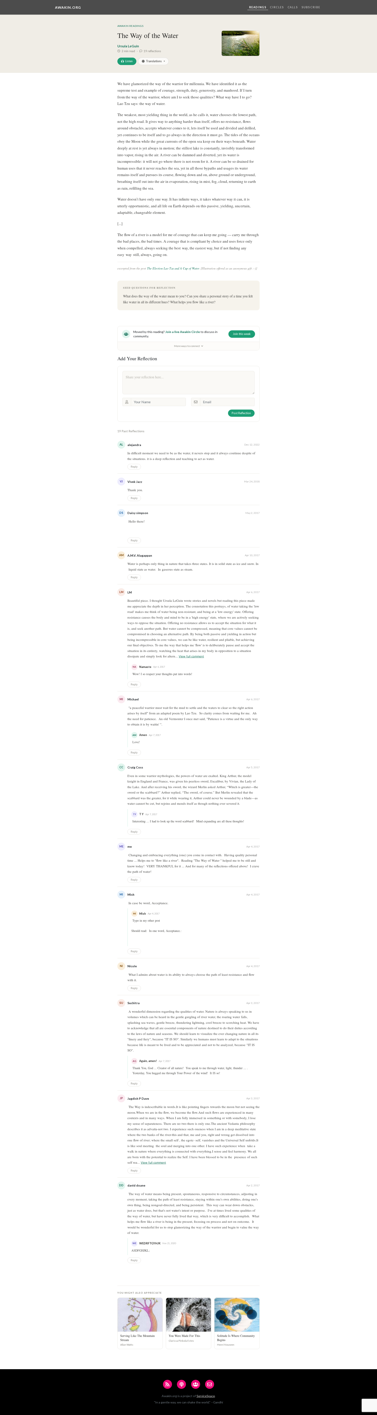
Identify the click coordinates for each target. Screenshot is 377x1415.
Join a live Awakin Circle (182, 332)
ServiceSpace (206, 1396)
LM (129, 592)
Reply (134, 466)
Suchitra (133, 1003)
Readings (258, 7)
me (129, 846)
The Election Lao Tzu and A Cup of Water (173, 268)
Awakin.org (68, 7)
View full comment (191, 656)
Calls (293, 7)
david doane (136, 1185)
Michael (133, 699)
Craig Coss (135, 767)
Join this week (242, 334)
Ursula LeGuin (128, 46)
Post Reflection (241, 413)
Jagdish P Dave (138, 1098)
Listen (129, 61)
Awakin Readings (130, 25)
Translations (154, 61)
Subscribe (311, 7)
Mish (130, 894)
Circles (277, 7)
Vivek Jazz (134, 482)
